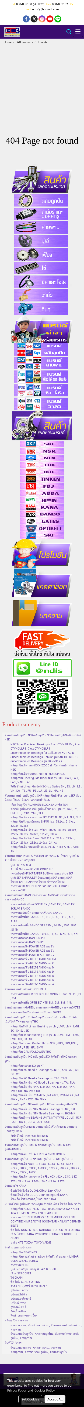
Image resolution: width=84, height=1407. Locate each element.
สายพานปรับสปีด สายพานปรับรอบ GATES (35, 1012)
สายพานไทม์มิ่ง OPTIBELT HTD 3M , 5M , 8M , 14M (41, 1002)
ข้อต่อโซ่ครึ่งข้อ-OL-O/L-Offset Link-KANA (35, 1190)
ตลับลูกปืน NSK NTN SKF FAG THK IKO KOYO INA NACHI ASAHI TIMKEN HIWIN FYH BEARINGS (44, 1211)
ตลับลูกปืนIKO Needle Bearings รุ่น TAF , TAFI (38, 1078)
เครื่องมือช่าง (18, 1303)
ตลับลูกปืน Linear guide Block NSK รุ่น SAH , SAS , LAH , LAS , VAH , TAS (44, 780)
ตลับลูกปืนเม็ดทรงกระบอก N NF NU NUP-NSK (37, 774)
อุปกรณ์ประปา (19, 1290)
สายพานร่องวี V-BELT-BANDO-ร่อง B (32, 980)
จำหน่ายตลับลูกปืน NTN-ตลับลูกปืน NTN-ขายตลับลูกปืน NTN (41, 1104)
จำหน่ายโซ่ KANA (15, 1185)
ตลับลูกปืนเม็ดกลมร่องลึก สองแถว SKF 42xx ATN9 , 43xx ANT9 (44, 849)
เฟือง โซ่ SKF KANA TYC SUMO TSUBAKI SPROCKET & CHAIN (43, 1236)
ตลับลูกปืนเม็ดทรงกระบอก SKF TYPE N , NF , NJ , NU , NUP (45, 817)
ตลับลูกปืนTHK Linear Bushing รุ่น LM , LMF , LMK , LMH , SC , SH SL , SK (45, 1028)
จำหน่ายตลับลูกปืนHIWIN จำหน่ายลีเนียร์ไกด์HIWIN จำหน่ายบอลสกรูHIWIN (41, 1129)
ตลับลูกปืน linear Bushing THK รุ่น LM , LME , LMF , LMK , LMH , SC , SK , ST (45, 1037)
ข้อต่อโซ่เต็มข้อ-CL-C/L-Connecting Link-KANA (38, 1195)
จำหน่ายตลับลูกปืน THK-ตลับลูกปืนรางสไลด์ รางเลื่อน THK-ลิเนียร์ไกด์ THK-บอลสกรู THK (41, 1019)
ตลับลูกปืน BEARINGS (23, 1252)
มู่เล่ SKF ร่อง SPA (20, 865)
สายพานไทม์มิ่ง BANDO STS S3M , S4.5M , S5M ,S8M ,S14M (43, 927)
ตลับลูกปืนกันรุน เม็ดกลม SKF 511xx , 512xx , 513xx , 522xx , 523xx (42, 823)
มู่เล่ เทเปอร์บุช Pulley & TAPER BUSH (33, 1269)
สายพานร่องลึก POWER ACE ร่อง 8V (32, 946)
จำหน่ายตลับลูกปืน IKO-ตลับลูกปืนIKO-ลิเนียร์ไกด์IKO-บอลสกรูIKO (41, 1059)
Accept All (55, 1399)
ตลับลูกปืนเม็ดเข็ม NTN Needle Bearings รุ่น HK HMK (42, 1113)
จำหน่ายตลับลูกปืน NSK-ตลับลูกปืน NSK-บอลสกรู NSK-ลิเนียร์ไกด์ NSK (43, 737)
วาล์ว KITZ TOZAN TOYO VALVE (30, 1242)
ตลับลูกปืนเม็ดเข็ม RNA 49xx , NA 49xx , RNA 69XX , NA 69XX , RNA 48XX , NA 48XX (44, 1097)
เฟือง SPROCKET (20, 1273)
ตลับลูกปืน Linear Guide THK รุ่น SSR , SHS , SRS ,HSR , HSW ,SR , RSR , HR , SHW (44, 1045)
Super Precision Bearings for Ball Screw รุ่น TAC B (42, 752)
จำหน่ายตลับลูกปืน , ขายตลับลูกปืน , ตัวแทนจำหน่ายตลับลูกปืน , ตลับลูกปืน (45, 1336)
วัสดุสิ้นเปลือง (18, 1311)
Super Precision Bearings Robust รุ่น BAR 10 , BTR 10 (44, 757)
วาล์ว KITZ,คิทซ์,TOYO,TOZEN (29, 1286)
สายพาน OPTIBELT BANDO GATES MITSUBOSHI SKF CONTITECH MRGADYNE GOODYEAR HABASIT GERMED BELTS (45, 1221)
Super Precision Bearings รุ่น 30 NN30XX (36, 761)
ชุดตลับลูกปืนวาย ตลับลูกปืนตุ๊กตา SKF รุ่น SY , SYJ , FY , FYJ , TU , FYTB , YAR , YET (44, 811)
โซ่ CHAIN (16, 1277)
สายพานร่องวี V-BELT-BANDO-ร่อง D (32, 971)
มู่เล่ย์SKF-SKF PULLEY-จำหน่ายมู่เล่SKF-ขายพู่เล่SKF (41, 877)
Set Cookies (30, 1399)
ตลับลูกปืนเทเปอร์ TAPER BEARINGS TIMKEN (37, 1154)
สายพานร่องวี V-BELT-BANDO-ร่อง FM (33, 959)
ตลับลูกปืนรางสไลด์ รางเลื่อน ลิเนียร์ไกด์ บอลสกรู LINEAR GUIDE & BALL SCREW (44, 1258)
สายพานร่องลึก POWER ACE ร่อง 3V (32, 955)
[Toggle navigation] (78, 32)
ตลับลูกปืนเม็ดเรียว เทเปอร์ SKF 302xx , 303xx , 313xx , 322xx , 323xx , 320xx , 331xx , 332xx (43, 832)
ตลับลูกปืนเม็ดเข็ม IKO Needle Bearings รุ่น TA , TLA (42, 1082)
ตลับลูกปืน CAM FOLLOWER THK (30, 1051)
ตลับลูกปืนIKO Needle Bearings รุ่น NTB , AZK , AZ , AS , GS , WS (45, 1072)
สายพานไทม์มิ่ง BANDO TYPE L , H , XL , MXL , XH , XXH (44, 934)
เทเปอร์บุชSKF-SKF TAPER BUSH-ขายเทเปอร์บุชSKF (41, 873)
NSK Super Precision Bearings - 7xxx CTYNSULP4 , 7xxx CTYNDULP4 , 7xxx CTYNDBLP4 (45, 746)
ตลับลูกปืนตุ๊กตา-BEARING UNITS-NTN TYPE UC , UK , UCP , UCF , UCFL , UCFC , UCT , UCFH (45, 1120)
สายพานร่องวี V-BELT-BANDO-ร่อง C (32, 976)
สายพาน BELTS (19, 1265)
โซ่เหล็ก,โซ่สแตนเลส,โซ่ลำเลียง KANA (33, 1199)
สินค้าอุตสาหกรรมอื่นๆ (23, 1315)
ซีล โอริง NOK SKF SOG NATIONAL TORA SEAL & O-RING (45, 1230)
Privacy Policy (16, 1390)
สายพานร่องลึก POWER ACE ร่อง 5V (32, 950)
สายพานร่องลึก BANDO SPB (27, 942)
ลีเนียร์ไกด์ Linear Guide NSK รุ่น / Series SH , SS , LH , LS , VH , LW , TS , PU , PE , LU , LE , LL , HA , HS (46, 788)
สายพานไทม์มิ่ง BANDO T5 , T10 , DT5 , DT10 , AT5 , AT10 (42, 919)
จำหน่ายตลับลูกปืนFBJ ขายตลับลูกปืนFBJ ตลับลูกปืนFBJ (39, 1159)
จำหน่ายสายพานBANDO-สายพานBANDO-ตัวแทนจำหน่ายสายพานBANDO (40, 897)
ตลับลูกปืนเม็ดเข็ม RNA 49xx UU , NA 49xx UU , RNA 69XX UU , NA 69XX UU (42, 1089)
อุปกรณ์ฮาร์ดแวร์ (20, 1298)
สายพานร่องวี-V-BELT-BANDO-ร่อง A (32, 984)
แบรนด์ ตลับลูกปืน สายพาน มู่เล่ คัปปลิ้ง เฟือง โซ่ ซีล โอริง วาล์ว (43, 1204)
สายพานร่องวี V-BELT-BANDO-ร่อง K (32, 963)
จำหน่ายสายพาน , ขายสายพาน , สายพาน (35, 1347)
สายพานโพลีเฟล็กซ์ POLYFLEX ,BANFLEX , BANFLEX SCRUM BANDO (42, 906)
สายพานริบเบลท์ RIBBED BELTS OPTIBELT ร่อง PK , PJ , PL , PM (45, 996)
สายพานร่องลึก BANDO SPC (27, 938)
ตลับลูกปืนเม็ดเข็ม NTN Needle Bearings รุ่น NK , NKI (42, 1109)
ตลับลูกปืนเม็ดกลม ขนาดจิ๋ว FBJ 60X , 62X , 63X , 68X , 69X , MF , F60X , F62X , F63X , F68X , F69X (44, 1178)
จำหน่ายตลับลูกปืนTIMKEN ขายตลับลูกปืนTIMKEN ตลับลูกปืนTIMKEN (38, 1147)
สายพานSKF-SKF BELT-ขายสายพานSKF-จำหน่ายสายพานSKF (39, 888)
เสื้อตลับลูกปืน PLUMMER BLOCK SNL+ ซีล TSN (39, 804)
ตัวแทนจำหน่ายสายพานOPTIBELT (25, 989)
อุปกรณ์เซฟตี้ (18, 1307)
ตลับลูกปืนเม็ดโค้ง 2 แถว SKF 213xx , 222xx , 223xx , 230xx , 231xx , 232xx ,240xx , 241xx (42, 840)
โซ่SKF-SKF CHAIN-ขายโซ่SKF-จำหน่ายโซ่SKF (37, 882)
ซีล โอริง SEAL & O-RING (25, 1282)
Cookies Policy (45, 1390)
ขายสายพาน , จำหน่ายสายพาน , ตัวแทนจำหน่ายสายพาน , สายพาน (46, 1327)
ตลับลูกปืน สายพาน (16, 1320)
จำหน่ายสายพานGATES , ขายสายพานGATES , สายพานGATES (42, 1007)
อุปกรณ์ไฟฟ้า (18, 1294)
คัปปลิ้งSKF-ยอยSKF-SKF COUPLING (31, 869)
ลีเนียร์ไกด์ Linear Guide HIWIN (29, 1136)
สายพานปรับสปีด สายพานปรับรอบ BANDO (36, 912)
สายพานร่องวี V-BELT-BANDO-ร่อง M (32, 967)
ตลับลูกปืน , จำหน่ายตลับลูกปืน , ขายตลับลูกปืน (38, 1352)
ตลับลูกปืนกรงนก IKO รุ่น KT (27, 1065)
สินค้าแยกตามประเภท (18, 1247)
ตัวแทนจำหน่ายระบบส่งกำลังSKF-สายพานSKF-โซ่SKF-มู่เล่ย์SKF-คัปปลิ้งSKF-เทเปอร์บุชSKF (43, 858)
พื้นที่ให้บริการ (13, 1343)
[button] (67, 31)
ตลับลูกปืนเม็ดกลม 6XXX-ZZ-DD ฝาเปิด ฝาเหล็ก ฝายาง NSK (43, 767)
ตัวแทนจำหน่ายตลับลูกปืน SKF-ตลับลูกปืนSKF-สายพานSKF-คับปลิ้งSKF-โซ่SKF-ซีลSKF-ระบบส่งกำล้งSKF (43, 797)
